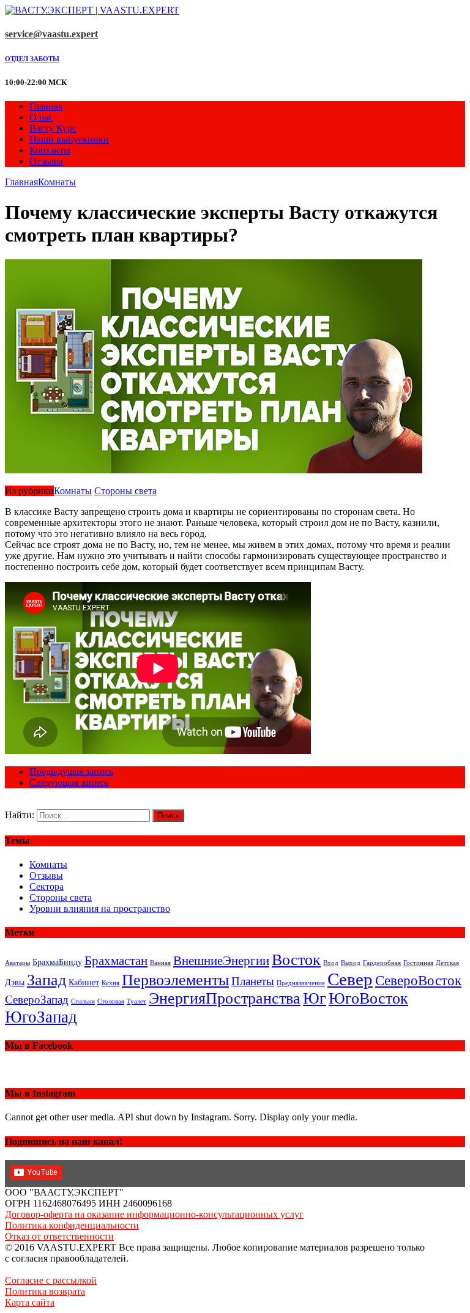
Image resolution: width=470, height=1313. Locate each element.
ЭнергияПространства (224, 998)
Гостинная (418, 963)
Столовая (110, 1001)
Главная (45, 106)
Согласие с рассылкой (51, 1280)
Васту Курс (52, 128)
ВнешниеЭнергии (221, 960)
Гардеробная (382, 963)
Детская (447, 963)
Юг (314, 998)
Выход (350, 963)
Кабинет (84, 982)
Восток (296, 960)
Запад (46, 980)
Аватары (17, 963)
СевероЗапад (37, 999)
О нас (41, 117)
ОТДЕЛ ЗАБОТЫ (32, 58)
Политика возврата (45, 1291)
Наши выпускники (69, 139)
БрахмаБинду (57, 962)
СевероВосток (418, 980)
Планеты (252, 981)
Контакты (49, 150)
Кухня (110, 983)
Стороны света (125, 491)
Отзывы (46, 161)
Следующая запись (68, 782)
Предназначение (301, 983)
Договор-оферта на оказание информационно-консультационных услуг (154, 1214)
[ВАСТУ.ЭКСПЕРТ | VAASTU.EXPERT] (235, 10)
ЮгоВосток (368, 998)
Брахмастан (115, 960)
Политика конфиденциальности (72, 1225)
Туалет (136, 1001)
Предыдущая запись (71, 771)
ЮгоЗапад (41, 1017)
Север (350, 979)
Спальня (83, 1001)
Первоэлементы (175, 980)
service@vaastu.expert (51, 34)
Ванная (160, 963)
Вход (330, 963)
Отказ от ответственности (59, 1236)
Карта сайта (29, 1302)
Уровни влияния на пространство (99, 908)
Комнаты (73, 491)
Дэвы (14, 982)
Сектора (46, 886)
